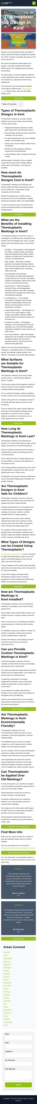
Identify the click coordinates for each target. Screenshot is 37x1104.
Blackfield (6, 952)
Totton (5, 955)
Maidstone (4, 848)
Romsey (6, 970)
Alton (5, 1004)
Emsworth (6, 995)
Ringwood (6, 961)
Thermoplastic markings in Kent (11, 554)
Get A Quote (18, 214)
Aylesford (12, 848)
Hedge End (7, 964)
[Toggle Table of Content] (19, 104)
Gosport (6, 979)
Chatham (32, 848)
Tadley (5, 1016)
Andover (6, 998)
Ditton (18, 848)
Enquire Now (18, 586)
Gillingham (24, 848)
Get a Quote (17, 42)
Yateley (5, 1025)
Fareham (6, 976)
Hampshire (7, 1013)
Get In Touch (18, 98)
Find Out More (18, 423)
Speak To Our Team (18, 709)
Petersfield (7, 1001)
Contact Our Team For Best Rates (18, 826)
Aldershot (6, 1019)
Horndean (6, 991)
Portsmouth (7, 982)
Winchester (7, 985)
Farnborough (7, 1022)
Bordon (5, 1007)
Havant (5, 988)
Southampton (7, 958)
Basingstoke (7, 1010)
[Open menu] (34, 3)
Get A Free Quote (18, 938)
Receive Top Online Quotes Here (18, 852)
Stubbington (7, 967)
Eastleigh (6, 973)
